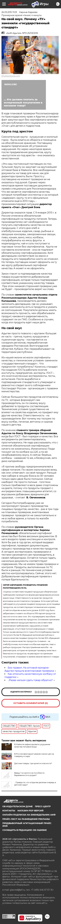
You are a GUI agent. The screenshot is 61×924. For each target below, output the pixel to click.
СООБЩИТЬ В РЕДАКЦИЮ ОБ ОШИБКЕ (24, 830)
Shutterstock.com (10, 76)
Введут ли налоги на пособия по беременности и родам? (29, 774)
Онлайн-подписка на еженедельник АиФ (29, 814)
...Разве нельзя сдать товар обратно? (30, 680)
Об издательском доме (17, 806)
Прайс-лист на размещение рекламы (26, 819)
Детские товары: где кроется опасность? (33, 763)
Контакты (8, 810)
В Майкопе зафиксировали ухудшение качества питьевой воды (32, 745)
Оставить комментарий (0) (30, 703)
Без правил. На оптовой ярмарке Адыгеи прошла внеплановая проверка (29, 669)
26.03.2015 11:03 (9, 12)
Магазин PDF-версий (30, 810)
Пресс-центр (43, 806)
